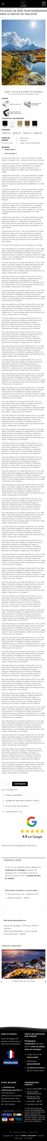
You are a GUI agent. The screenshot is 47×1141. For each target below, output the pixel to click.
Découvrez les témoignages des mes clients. (19, 845)
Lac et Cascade (31, 931)
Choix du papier (6, 139)
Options (5, 147)
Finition (5, 98)
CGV (10, 1132)
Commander (20, 784)
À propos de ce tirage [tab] (12, 860)
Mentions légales (20, 1132)
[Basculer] (4, 795)
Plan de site (33, 1132)
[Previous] (1, 986)
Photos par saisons (7, 8)
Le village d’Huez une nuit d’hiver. (23, 981)
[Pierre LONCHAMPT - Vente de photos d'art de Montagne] (23, 4)
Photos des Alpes (10, 934)
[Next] (45, 986)
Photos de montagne (12, 925)
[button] (3, 3)
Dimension (6, 130)
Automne (20, 8)
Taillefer (23, 934)
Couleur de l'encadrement (13, 118)
